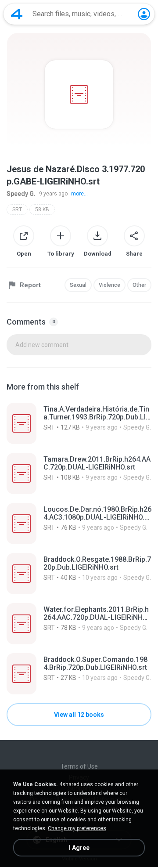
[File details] (79, 423)
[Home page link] (17, 14)
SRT (17, 209)
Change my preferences (77, 828)
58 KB (42, 209)
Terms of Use (79, 766)
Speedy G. (21, 193)
